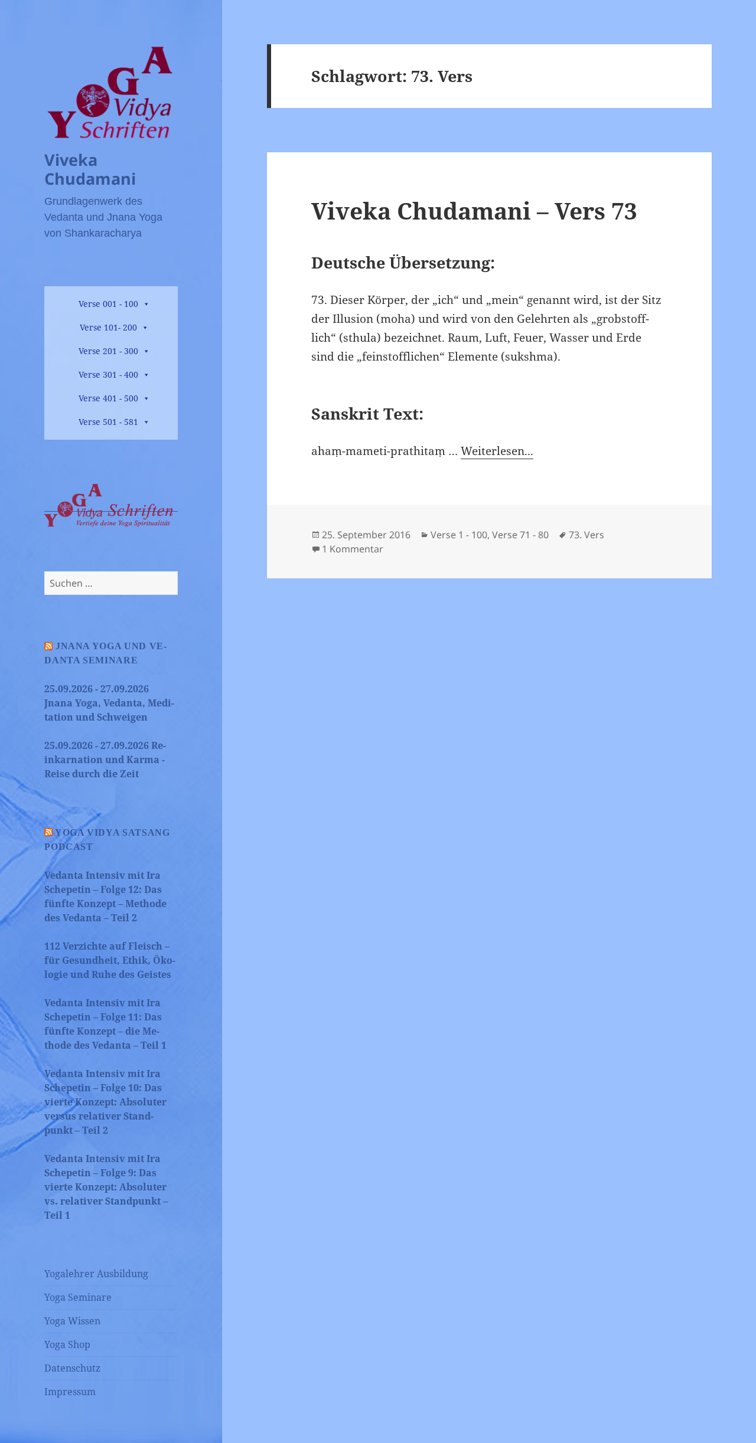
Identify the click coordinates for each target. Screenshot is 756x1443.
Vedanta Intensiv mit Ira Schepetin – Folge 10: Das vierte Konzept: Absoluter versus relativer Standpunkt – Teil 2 (105, 1102)
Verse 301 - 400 (108, 374)
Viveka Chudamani (90, 169)
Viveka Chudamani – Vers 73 (474, 210)
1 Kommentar (352, 548)
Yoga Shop (67, 1344)
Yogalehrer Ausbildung (96, 1273)
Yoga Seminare (78, 1297)
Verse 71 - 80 (520, 534)
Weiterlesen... (497, 451)
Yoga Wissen (72, 1320)
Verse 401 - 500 (108, 398)
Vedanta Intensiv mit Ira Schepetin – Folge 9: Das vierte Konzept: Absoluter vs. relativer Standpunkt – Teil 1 (106, 1187)
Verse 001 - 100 (108, 303)
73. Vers (586, 534)
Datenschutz (72, 1368)
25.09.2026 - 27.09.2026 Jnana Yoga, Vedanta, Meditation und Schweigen (109, 703)
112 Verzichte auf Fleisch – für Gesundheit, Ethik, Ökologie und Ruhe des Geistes (109, 960)
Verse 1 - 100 (459, 534)
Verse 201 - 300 (108, 350)
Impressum (70, 1391)
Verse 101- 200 (108, 327)
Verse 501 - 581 (108, 421)
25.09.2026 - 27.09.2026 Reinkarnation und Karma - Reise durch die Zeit (105, 759)
